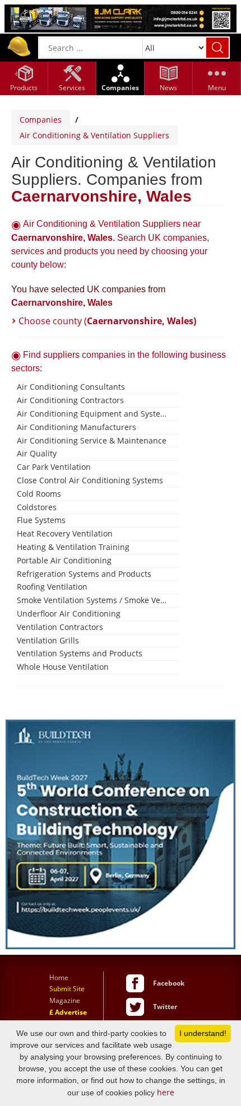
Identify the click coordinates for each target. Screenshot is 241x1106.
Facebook (168, 983)
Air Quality (37, 453)
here (165, 1092)
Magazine (64, 1000)
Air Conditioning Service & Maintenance (91, 440)
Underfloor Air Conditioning (69, 613)
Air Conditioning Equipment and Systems (94, 413)
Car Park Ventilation (54, 466)
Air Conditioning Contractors (70, 400)
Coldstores (37, 507)
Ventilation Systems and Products (79, 653)
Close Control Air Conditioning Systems (90, 480)
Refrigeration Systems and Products (84, 573)
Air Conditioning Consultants (71, 386)
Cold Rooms (39, 493)
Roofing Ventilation (52, 586)
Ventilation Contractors (60, 627)
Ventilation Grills (48, 640)
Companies (41, 119)
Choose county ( (107, 321)
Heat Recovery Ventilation (65, 533)
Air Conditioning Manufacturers (76, 427)
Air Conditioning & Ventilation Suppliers (94, 135)
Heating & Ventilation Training (73, 547)
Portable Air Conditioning (64, 560)
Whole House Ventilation (63, 666)
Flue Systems (41, 520)
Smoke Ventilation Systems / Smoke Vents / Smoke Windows (94, 600)
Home (58, 977)
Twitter (165, 1006)
